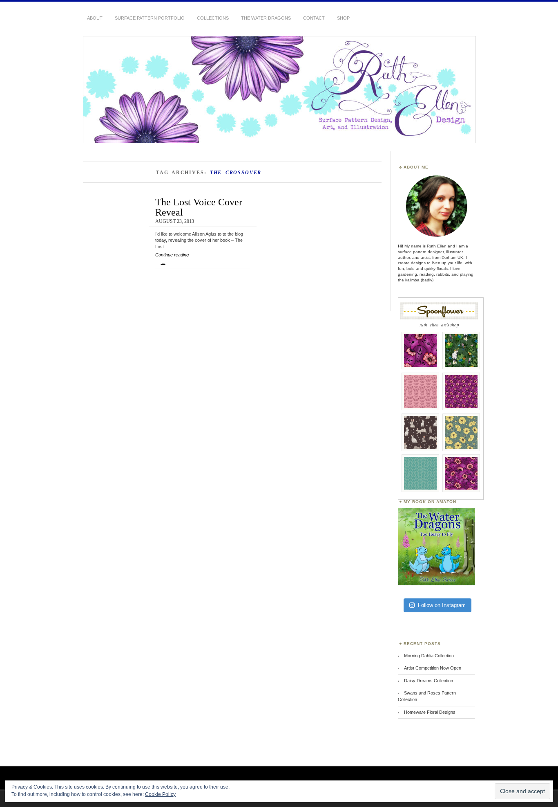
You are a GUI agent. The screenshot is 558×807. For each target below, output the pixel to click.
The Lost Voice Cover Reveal (198, 206)
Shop (343, 18)
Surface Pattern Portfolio (150, 18)
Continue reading (172, 258)
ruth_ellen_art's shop (439, 324)
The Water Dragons (266, 18)
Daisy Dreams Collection (428, 680)
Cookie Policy (160, 794)
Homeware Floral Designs (429, 712)
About (95, 18)
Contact (314, 18)
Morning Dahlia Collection (429, 655)
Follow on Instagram (442, 605)
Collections (213, 18)
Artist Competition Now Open (432, 667)
